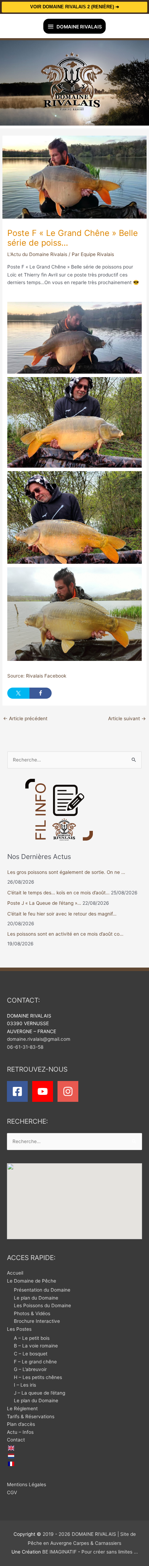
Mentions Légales (26, 1484)
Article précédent (25, 718)
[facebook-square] (19, 1091)
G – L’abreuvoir (30, 1369)
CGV (12, 1492)
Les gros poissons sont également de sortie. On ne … (66, 872)
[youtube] (44, 1091)
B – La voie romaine (36, 1345)
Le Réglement (22, 1408)
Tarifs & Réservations (30, 1416)
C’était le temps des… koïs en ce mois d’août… (58, 892)
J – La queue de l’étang (39, 1393)
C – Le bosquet (30, 1353)
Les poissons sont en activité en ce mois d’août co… (65, 934)
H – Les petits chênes (38, 1377)
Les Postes (19, 1329)
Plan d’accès (21, 1424)
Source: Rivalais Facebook (36, 676)
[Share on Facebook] (40, 693)
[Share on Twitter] (18, 693)
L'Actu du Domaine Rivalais (37, 254)
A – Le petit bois (32, 1338)
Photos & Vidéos (32, 1313)
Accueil (15, 1273)
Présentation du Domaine (42, 1290)
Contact (16, 1439)
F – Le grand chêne (35, 1361)
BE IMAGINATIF (59, 1552)
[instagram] (69, 1091)
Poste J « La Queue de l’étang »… (44, 903)
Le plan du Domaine (36, 1298)
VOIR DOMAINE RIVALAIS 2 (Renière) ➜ (74, 6)
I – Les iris (25, 1385)
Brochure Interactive (37, 1321)
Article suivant (127, 718)
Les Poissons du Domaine (42, 1305)
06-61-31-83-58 (25, 1047)
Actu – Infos (20, 1432)
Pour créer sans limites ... (109, 1552)
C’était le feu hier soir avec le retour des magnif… (61, 914)
